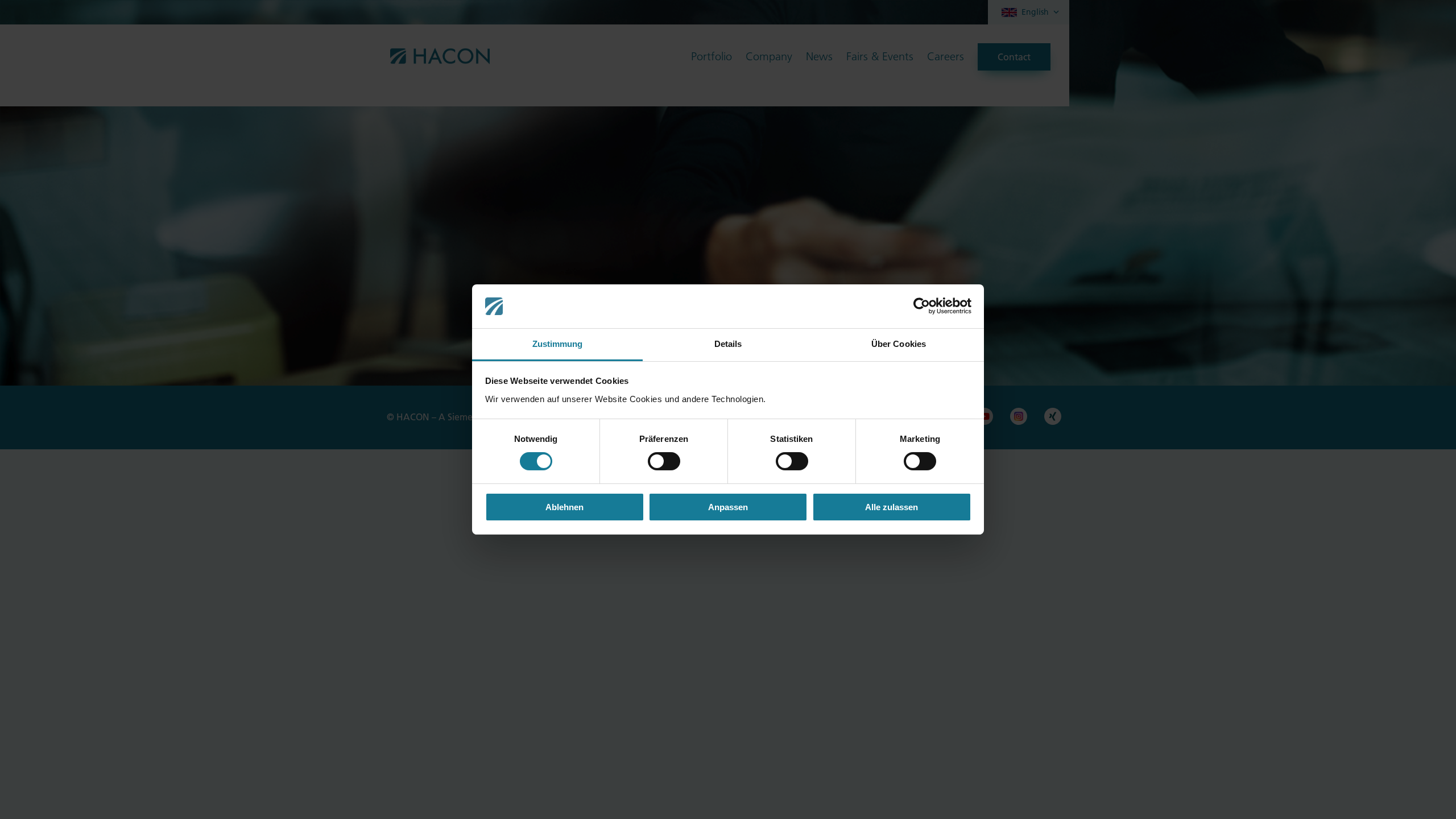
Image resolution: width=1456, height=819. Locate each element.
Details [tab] (728, 344)
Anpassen (728, 507)
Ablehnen (564, 507)
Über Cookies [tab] (898, 344)
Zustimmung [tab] (557, 344)
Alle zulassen (891, 507)
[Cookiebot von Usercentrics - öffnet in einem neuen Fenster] (921, 306)
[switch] (664, 461)
